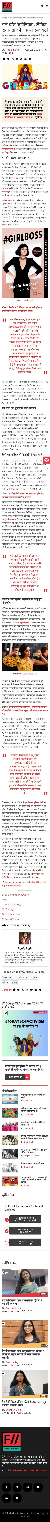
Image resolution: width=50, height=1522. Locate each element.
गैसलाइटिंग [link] (6, 192)
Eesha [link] (26, 1186)
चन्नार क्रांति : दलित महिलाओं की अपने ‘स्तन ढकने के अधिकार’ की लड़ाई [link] (34, 1179)
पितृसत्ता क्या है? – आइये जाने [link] (33, 1163)
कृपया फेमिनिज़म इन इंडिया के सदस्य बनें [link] (23, 116)
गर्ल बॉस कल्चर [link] (22, 977)
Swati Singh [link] (28, 1128)
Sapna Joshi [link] (13, 1308)
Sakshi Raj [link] (12, 1362)
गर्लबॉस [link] (14, 982)
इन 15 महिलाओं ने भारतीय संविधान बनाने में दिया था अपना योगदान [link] (34, 1137)
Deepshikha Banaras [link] (32, 1156)
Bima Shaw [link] (28, 1101)
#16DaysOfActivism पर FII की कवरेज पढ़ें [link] (22, 1005)
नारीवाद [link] (4, 18)
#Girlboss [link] (27, 971)
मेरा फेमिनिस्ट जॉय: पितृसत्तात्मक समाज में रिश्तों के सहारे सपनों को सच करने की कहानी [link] (23, 1354)
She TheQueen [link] (21, 895)
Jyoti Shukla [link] (13, 1409)
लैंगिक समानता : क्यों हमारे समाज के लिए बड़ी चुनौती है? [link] (33, 1109)
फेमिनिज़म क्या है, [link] (9, 149)
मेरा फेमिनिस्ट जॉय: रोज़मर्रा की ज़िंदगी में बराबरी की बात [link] (22, 1302)
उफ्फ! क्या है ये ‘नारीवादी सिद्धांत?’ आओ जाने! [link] (34, 1123)
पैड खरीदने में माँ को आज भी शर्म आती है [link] (33, 1096)
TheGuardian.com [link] (29, 674)
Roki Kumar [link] (28, 1115)
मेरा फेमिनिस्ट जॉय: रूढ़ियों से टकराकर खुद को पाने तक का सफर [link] (24, 1403)
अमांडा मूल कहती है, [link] (23, 622)
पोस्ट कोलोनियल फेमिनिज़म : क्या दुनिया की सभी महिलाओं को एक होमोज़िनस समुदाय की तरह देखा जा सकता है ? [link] (25, 710)
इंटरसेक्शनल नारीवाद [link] (13, 519)
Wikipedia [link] (29, 300)
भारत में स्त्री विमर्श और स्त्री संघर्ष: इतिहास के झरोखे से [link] (34, 1150)
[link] (46, 460)
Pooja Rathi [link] (13, 49)
